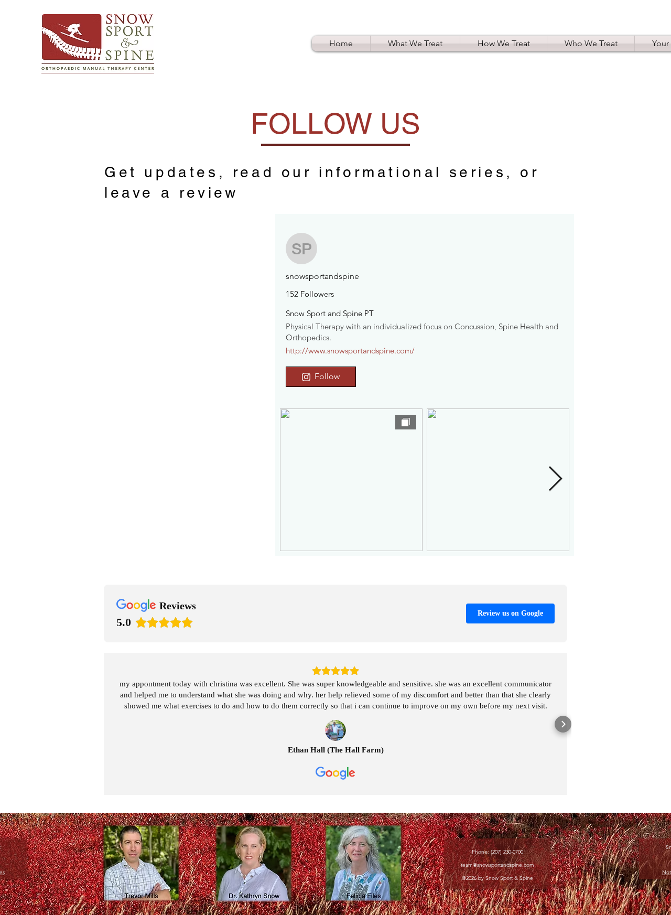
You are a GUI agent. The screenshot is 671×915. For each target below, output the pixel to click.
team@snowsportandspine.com (497, 865)
